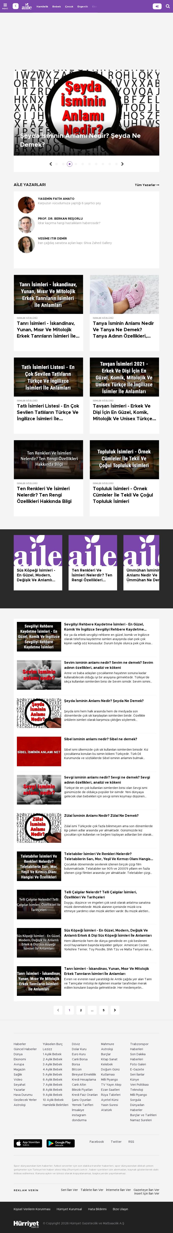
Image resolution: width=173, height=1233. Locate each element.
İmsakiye (78, 1110)
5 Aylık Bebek (52, 1074)
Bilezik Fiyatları (82, 1089)
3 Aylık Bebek (52, 1064)
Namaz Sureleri (141, 1120)
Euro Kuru (79, 1054)
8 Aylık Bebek (52, 1089)
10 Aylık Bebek (53, 1100)
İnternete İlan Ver (118, 1190)
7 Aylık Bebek (52, 1084)
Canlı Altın (79, 1084)
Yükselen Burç (53, 1044)
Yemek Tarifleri (82, 1105)
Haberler (20, 1044)
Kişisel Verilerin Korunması (32, 1209)
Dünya (18, 1054)
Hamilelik (42, 6)
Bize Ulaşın (120, 1209)
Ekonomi (20, 1059)
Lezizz (47, 1049)
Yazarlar (19, 1089)
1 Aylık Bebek (52, 1054)
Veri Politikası (139, 1084)
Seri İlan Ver (69, 1190)
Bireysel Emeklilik (84, 1074)
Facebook (97, 1141)
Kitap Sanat (109, 1059)
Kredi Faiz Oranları (85, 1094)
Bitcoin (77, 1069)
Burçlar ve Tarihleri (143, 1115)
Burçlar (106, 1054)
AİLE (27, 6)
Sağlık (18, 1074)
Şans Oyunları (81, 1100)
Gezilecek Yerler (25, 1100)
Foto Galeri (138, 1064)
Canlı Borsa (80, 1059)
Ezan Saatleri (110, 1089)
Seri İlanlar (137, 1074)
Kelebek (107, 1064)
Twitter (116, 1141)
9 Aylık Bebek (52, 1094)
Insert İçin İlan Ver (146, 1193)
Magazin (19, 1069)
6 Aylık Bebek (52, 1079)
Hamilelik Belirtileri (55, 1105)
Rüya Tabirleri (110, 1094)
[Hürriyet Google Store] (60, 1143)
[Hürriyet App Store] (28, 1143)
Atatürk (106, 1110)
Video (18, 1079)
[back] (16, 6)
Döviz (76, 1044)
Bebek (56, 6)
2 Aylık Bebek (52, 1059)
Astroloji (20, 1105)
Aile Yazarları (30, 185)
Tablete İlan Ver (92, 1190)
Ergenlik (82, 6)
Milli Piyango (109, 1079)
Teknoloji (136, 1089)
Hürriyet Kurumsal (69, 1209)
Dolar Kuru (79, 1049)
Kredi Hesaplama (84, 1079)
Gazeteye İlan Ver (146, 1190)
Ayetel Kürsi (109, 1100)
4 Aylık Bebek (52, 1069)
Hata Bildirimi (97, 1209)
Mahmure (107, 1044)
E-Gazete (137, 1069)
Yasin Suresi (109, 1105)
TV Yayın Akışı (111, 1084)
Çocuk (69, 6)
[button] (85, 261)
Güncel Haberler (25, 1049)
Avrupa (19, 1064)
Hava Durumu (23, 1094)
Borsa (76, 1064)
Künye (134, 1079)
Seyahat (20, 1084)
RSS (131, 1141)
